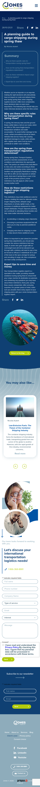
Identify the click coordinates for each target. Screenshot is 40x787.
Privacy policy (25, 736)
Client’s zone (12, 736)
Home (7, 732)
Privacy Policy (12, 647)
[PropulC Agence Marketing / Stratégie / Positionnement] (22, 780)
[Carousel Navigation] (20, 466)
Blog (3, 18)
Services (24, 732)
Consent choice (20, 739)
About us (15, 732)
